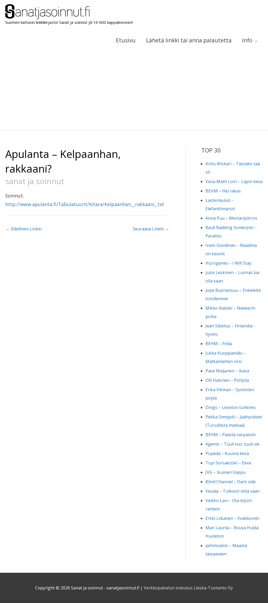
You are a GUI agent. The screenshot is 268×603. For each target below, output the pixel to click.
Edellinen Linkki (24, 229)
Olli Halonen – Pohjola (227, 380)
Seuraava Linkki (151, 229)
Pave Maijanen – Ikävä (227, 371)
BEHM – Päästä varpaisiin (230, 434)
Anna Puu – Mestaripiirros (231, 218)
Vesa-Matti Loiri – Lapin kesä (234, 181)
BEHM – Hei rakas (223, 191)
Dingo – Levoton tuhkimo (230, 407)
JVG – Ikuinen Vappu (225, 472)
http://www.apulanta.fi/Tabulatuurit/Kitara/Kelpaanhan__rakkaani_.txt (84, 204)
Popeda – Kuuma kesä (227, 453)
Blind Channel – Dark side (230, 482)
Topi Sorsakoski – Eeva (228, 463)
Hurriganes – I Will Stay (228, 263)
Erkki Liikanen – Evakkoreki (232, 518)
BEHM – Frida (218, 343)
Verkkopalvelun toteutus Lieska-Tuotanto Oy (188, 588)
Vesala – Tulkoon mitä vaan (232, 491)
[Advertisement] (134, 90)
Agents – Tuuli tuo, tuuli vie (232, 444)
